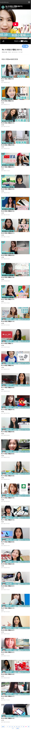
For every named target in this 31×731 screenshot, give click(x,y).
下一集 (25, 46)
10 (28, 726)
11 (13, 728)
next (17, 728)
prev (3, 726)
